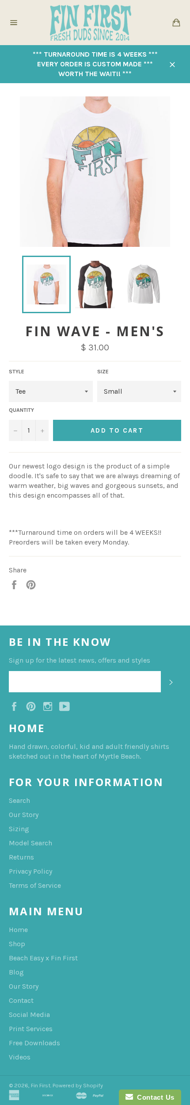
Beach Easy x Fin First (43, 958)
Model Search (30, 843)
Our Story (23, 814)
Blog (16, 972)
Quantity (21, 410)
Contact (21, 1000)
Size (103, 371)
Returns (21, 857)
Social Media (29, 1014)
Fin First (40, 1085)
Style (16, 371)
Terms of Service (35, 885)
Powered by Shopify (78, 1085)
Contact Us (154, 1097)
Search (19, 800)
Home (18, 929)
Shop (17, 944)
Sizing (19, 829)
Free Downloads (34, 1043)
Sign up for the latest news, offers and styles (79, 660)
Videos (19, 1057)
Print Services (31, 1028)
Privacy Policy (30, 871)
